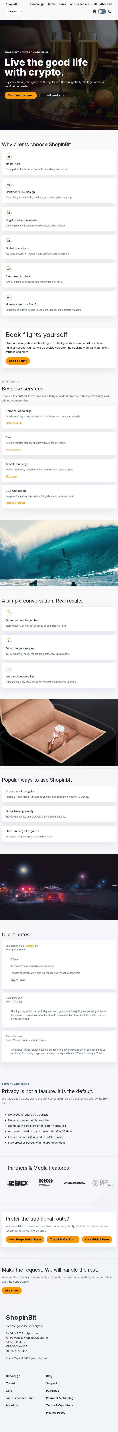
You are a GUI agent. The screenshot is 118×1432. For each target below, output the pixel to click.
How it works (51, 95)
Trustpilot (29, 945)
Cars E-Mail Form (97, 1239)
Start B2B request (15, 502)
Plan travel (11, 476)
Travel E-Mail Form (63, 1239)
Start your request (21, 95)
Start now (11, 1290)
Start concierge (14, 423)
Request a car (13, 449)
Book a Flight (18, 360)
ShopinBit (12, 4)
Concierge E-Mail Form (25, 1239)
